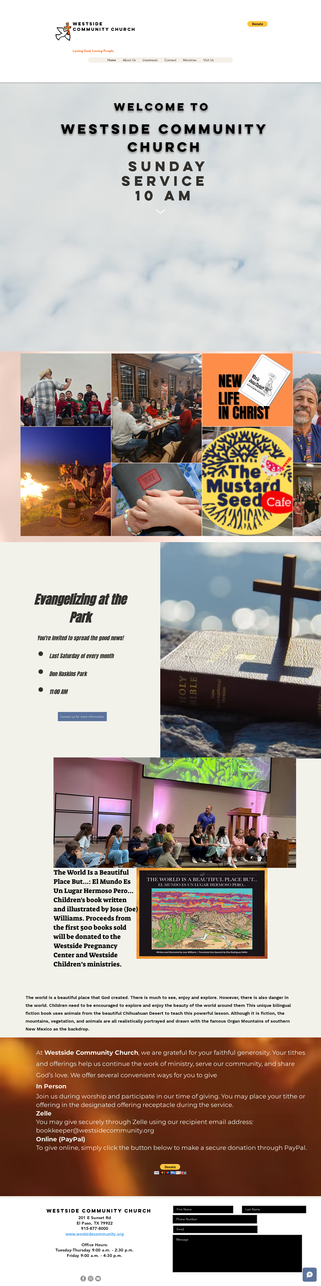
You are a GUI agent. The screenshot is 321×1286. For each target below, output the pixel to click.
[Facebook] (83, 1278)
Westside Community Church (104, 26)
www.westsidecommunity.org (95, 1233)
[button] (257, 24)
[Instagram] (90, 1278)
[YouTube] (98, 1278)
